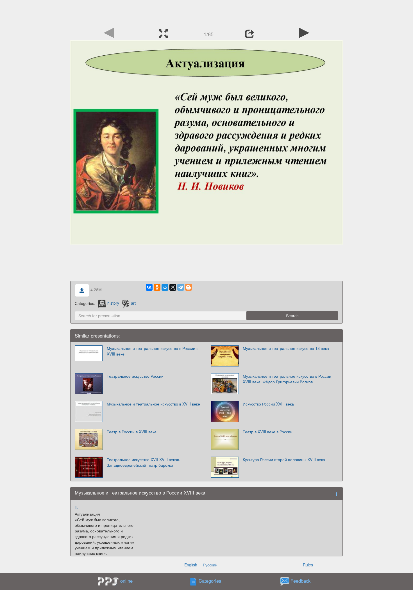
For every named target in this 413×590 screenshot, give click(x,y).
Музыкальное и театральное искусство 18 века (286, 348)
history (113, 303)
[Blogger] (188, 287)
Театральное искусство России (135, 376)
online (126, 580)
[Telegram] (180, 287)
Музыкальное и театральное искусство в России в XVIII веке (152, 351)
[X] (172, 287)
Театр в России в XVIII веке (131, 431)
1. (76, 507)
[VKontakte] (149, 287)
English (190, 565)
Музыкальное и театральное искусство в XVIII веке (153, 404)
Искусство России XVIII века (268, 404)
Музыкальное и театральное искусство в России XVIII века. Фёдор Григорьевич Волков (287, 378)
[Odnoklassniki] (157, 287)
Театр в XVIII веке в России (267, 431)
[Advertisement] (206, 12)
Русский (210, 565)
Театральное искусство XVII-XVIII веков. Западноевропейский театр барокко (143, 462)
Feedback (300, 580)
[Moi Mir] (165, 287)
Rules (308, 565)
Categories (210, 580)
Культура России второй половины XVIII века (284, 459)
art (133, 303)
